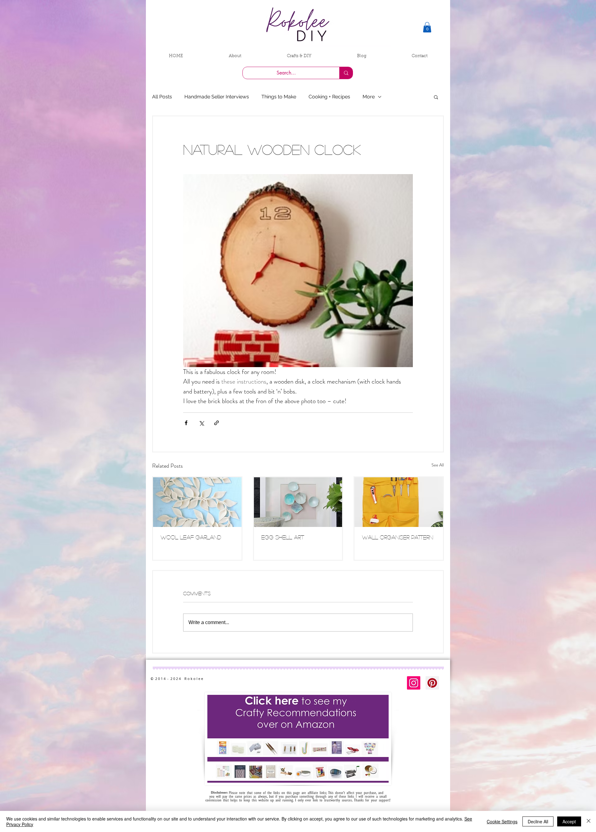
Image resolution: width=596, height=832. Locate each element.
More (369, 97)
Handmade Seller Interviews (216, 97)
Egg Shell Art (282, 537)
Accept (569, 821)
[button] (427, 27)
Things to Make (278, 97)
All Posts (162, 97)
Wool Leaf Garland (190, 537)
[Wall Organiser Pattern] (398, 502)
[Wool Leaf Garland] (197, 502)
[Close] (588, 821)
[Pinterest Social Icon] (432, 683)
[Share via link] (216, 423)
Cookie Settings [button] (502, 821)
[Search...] (346, 73)
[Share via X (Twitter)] (201, 423)
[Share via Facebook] (186, 423)
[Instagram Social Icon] (413, 683)
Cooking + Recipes (329, 97)
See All (437, 465)
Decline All (538, 821)
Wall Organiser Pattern (397, 537)
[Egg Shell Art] (298, 502)
